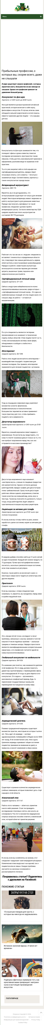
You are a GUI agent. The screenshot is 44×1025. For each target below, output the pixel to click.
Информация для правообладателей (16, 1020)
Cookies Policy (22, 1022)
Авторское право (34, 1017)
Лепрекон (16, 1014)
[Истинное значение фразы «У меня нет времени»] (22, 934)
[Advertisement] (22, 46)
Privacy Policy (35, 1020)
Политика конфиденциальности (15, 1017)
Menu (4, 17)
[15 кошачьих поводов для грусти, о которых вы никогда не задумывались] (22, 899)
